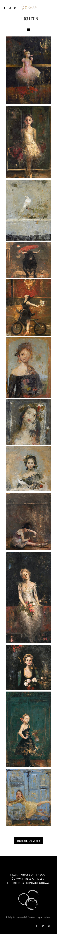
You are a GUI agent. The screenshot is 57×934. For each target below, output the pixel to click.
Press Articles (34, 878)
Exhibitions (15, 882)
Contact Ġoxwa (37, 882)
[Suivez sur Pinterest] (15, 8)
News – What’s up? (23, 874)
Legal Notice (43, 917)
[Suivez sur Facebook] (5, 8)
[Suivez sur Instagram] (10, 8)
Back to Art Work (28, 840)
